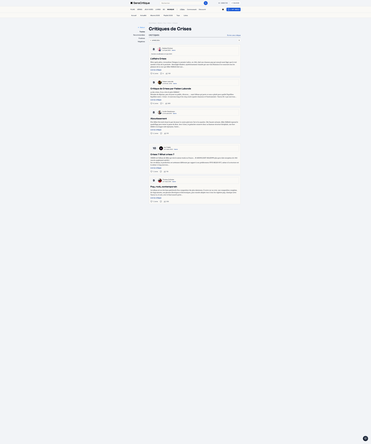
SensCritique (152, 23)
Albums (160, 23)
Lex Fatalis (167, 147)
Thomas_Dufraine (168, 179)
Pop (164, 23)
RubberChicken (167, 48)
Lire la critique (155, 70)
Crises (169, 23)
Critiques (175, 23)
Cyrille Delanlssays (168, 111)
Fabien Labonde (168, 81)
